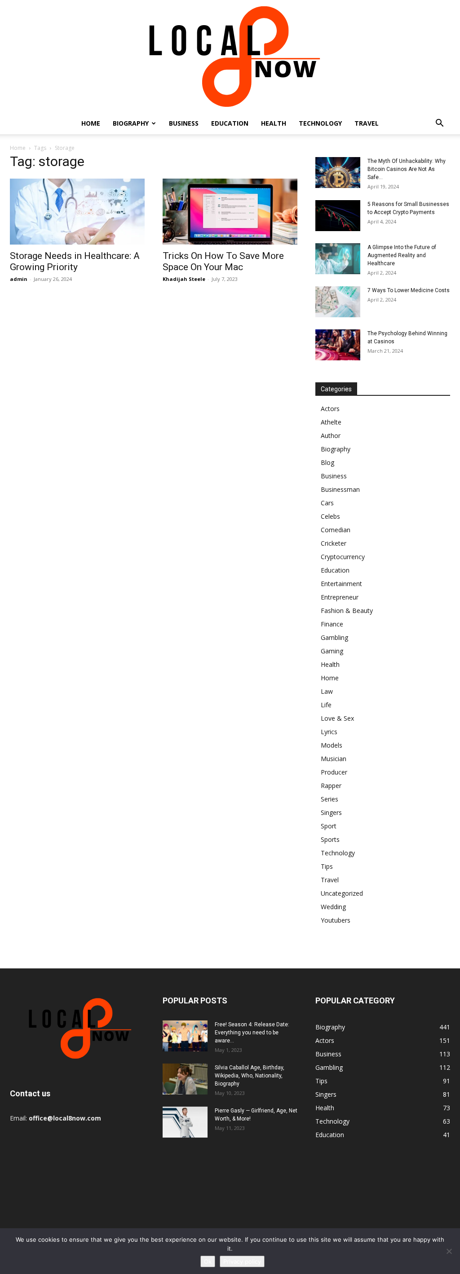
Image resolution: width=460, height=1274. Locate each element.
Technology (320, 123)
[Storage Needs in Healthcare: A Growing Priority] (77, 212)
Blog (327, 462)
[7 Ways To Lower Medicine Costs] (337, 301)
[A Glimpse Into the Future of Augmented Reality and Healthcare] (337, 258)
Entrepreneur (339, 597)
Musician (333, 758)
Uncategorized (342, 893)
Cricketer (333, 543)
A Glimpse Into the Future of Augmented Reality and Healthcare (401, 255)
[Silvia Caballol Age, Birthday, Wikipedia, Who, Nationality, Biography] (185, 1079)
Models (331, 745)
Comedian (335, 529)
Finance (332, 624)
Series (329, 799)
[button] (439, 124)
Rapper (331, 785)
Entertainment (341, 583)
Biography (131, 123)
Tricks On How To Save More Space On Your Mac (223, 261)
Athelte (331, 422)
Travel (366, 123)
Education (229, 123)
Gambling (334, 637)
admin (18, 279)
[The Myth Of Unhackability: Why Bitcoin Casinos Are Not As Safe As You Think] (337, 172)
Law (327, 691)
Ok (208, 1261)
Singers (331, 812)
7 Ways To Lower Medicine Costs (408, 290)
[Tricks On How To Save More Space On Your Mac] (230, 212)
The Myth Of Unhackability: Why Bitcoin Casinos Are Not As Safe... (406, 169)
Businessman (340, 489)
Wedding (333, 906)
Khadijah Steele (184, 279)
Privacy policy (242, 1261)
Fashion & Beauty (347, 610)
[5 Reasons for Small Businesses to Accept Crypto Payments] (337, 215)
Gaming (332, 651)
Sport (328, 826)
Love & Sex (337, 718)
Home (90, 123)
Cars (327, 503)
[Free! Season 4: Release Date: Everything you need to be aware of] (185, 1035)
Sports (330, 839)
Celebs (330, 516)
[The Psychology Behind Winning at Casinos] (337, 344)
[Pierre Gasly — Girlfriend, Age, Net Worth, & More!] (185, 1122)
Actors (330, 408)
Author (331, 435)
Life (326, 704)
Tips (327, 866)
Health (273, 123)
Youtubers (335, 920)
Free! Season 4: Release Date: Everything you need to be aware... (252, 1032)
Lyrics (329, 731)
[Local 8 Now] (230, 56)
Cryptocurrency (343, 556)
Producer (334, 772)
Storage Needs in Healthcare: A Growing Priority (75, 261)
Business (184, 123)
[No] (448, 1251)
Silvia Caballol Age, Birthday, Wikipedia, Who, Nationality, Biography (249, 1075)
